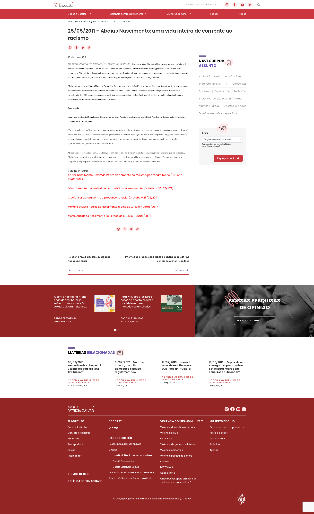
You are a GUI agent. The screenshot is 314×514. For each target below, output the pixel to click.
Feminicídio (222, 91)
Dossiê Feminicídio (123, 461)
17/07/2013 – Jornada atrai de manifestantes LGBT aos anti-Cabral (177, 365)
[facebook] (234, 4)
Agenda (214, 450)
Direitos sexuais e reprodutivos (220, 113)
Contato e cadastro (79, 432)
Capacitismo (167, 473)
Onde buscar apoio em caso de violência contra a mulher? (178, 480)
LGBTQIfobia (167, 467)
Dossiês (113, 449)
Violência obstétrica (171, 450)
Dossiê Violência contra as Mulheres (133, 455)
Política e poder (235, 106)
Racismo (205, 91)
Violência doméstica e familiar (220, 76)
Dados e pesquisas (65, 318)
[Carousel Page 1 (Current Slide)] (115, 330)
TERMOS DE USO (78, 474)
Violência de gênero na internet (221, 98)
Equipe (71, 450)
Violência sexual (210, 83)
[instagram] (227, 4)
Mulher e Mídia (209, 106)
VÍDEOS (114, 428)
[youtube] (242, 4)
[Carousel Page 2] (119, 330)
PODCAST (115, 421)
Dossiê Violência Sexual (126, 467)
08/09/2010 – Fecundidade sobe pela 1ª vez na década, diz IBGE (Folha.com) (85, 367)
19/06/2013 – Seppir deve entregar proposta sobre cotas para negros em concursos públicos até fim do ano (226, 367)
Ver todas (244, 320)
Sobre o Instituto (77, 427)
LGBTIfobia (239, 83)
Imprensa (73, 438)
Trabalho (240, 91)
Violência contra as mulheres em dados (131, 472)
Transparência (76, 444)
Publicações (75, 455)
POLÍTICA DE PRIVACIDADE (85, 481)
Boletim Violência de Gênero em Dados (131, 478)
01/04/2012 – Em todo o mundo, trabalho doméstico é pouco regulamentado (131, 367)
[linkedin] (250, 4)
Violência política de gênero (176, 455)
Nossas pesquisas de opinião (125, 444)
